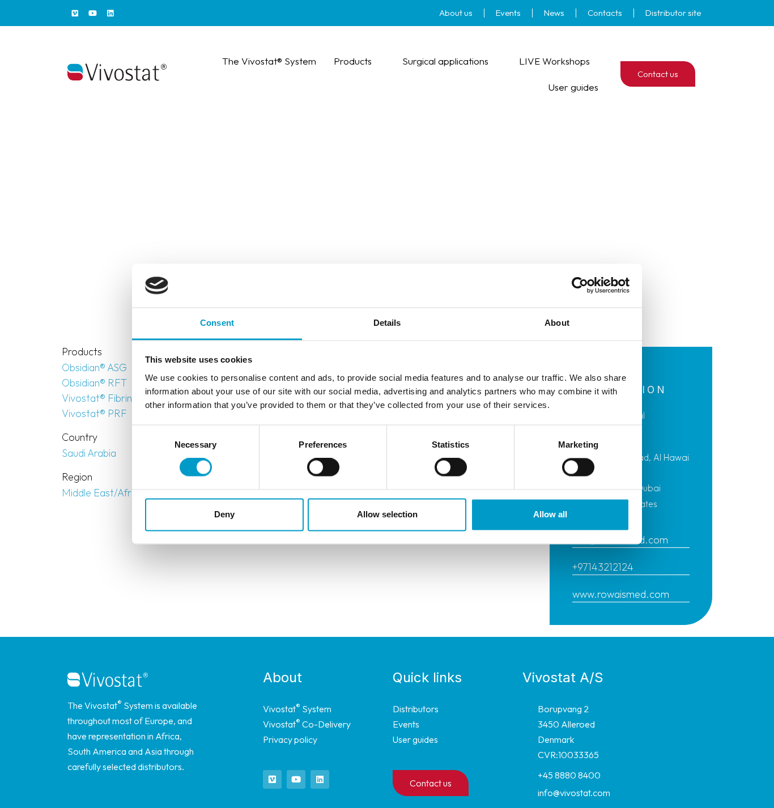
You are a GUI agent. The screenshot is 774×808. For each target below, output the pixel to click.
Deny (224, 514)
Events (508, 12)
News (554, 12)
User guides (573, 87)
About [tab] (557, 323)
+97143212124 (602, 566)
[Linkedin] (110, 13)
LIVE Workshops (554, 61)
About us (456, 12)
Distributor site (673, 12)
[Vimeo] (74, 13)
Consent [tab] (217, 323)
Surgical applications (445, 61)
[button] (710, 74)
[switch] (323, 467)
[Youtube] (92, 13)
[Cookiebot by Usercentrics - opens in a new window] (580, 285)
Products (353, 61)
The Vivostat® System (269, 61)
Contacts (605, 12)
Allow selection (387, 514)
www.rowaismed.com (620, 594)
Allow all (550, 514)
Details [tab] (387, 323)
